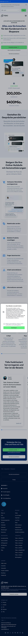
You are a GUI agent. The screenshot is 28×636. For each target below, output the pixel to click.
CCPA (19, 315)
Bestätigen (14, 327)
